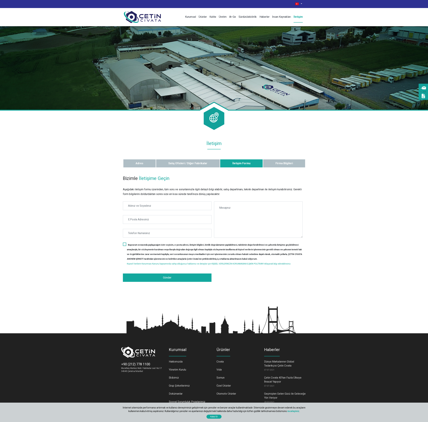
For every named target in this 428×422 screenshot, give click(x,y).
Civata (220, 361)
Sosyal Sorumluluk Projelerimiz (187, 401)
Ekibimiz (174, 377)
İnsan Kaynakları (281, 16)
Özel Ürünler (224, 385)
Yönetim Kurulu (177, 369)
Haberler (264, 16)
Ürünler (203, 16)
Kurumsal (190, 16)
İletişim (298, 16)
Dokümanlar (176, 393)
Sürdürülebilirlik (248, 16)
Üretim (223, 16)
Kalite (212, 16)
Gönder (167, 277)
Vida (219, 369)
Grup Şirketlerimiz (179, 385)
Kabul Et (214, 416)
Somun (221, 377)
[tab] (139, 163)
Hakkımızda (176, 361)
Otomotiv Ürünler (226, 393)
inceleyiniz (293, 411)
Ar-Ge (232, 16)
